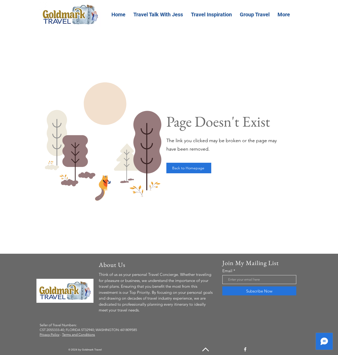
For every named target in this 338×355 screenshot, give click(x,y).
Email (227, 271)
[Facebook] (245, 349)
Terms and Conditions (78, 335)
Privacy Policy (49, 335)
